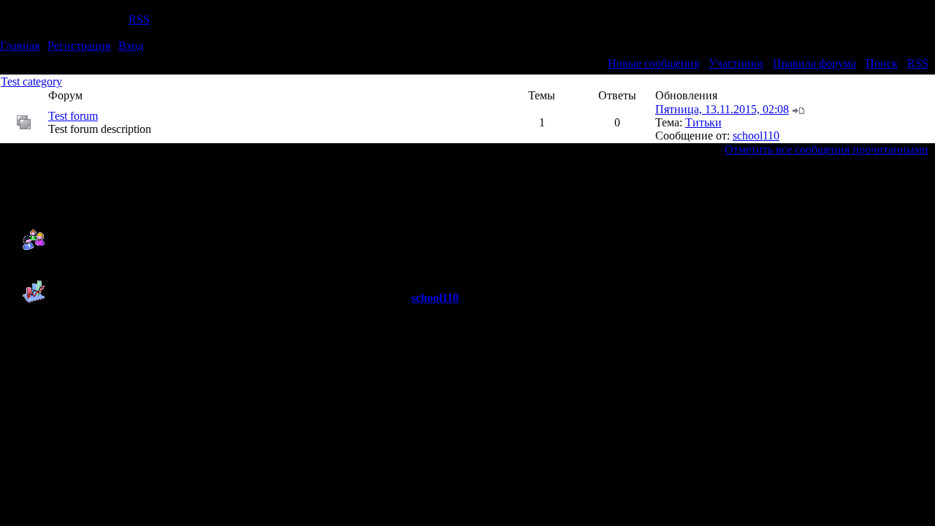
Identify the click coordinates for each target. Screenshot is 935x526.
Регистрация (78, 45)
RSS (139, 19)
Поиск (882, 63)
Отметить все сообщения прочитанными (826, 149)
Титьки (703, 122)
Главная (19, 45)
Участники (736, 63)
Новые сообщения (653, 63)
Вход (130, 45)
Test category (31, 81)
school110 (756, 135)
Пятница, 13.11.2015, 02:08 (722, 109)
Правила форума (814, 63)
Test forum (73, 116)
